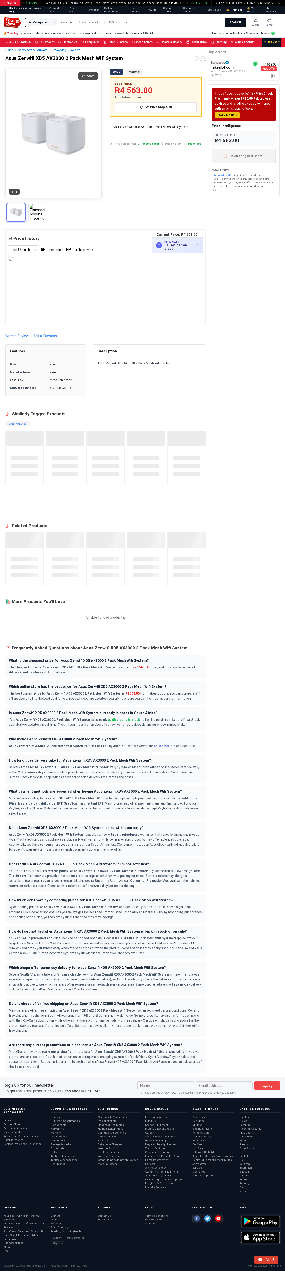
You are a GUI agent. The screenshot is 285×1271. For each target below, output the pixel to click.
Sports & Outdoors (255, 1109)
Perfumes (198, 1121)
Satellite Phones (13, 1140)
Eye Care (197, 1144)
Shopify (57, 1238)
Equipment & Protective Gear (162, 1156)
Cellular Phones (13, 1124)
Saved (269, 25)
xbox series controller (49, 33)
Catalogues (214, 9)
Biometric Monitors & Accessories (212, 1156)
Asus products (164, 746)
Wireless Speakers (109, 1156)
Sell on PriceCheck (111, 10)
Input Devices (59, 1136)
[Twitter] (207, 1218)
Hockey (244, 1175)
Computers (92, 42)
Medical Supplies (203, 1175)
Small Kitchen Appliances (160, 1136)
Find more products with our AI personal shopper (241, 33)
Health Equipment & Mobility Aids (212, 1160)
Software (56, 1152)
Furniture (150, 1121)
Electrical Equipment (110, 1152)
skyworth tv (121, 33)
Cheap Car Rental (189, 10)
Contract (9, 1120)
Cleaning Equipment (157, 1152)
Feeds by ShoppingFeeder (66, 1231)
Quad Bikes (246, 1136)
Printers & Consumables (65, 1121)
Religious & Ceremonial (159, 1183)
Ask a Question (45, 336)
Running (245, 1183)
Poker (243, 1121)
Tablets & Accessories (64, 1160)
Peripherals (58, 1140)
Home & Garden (118, 42)
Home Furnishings (156, 1140)
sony (108, 33)
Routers (134, 71)
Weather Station (107, 1148)
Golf (242, 1160)
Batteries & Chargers (110, 1144)
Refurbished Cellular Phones (21, 1136)
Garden (149, 1132)
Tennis (244, 1152)
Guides (153, 9)
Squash (244, 1171)
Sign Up (55, 1215)
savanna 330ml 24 (142, 33)
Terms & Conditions (157, 1215)
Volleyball (245, 1164)
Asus (116, 71)
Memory (56, 1132)
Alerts (255, 25)
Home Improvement (157, 1160)
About (7, 1247)
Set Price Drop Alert (158, 107)
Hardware (56, 1117)
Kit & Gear (245, 1132)
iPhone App (72, 10)
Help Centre (105, 1219)
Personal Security (250, 1128)
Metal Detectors (107, 1164)
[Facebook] (196, 1218)
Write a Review (17, 336)
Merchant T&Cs (60, 1223)
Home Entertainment (110, 1128)
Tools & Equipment (156, 1148)
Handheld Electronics (111, 1125)
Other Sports (247, 1148)
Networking (57, 1128)
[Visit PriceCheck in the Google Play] (260, 1221)
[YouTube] (218, 1218)
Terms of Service (221, 1093)
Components (58, 1125)
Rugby (243, 1179)
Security (103, 1140)
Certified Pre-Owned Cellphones (22, 1144)
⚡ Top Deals (272, 41)
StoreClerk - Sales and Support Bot (24, 1231)
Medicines (198, 1171)
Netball (244, 1191)
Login (54, 1219)
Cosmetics (198, 1117)
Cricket (244, 1156)
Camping (245, 1125)
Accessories (58, 1148)
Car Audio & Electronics (112, 1132)
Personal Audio (107, 1121)
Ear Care (197, 1167)
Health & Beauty (171, 42)
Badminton (246, 1167)
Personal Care (201, 1132)
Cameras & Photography (112, 1117)
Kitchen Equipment (156, 1125)
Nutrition (197, 1125)
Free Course (135, 10)
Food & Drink (199, 42)
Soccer (244, 1187)
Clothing (221, 42)
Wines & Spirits (244, 42)
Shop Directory (60, 1227)
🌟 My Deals (250, 10)
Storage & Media (61, 1144)
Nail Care (197, 1148)
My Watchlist (271, 10)
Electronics (70, 42)
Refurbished (58, 1164)
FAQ (6, 1250)
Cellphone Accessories (17, 1128)
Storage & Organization (159, 1175)
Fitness (244, 1144)
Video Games (144, 42)
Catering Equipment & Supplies (164, 1179)
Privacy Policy (200, 1093)
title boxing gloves (90, 33)
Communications (108, 1136)
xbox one (26, 33)
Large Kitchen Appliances (160, 1144)
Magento (58, 1243)
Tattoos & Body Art (203, 1152)
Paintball (245, 1117)
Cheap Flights (167, 10)
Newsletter (92, 9)
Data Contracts (12, 1132)
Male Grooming (201, 1136)
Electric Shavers (202, 1128)
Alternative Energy (155, 1167)
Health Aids (199, 1140)
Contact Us (104, 1215)
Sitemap (150, 1223)
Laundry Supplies (155, 1187)
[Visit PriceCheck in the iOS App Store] (260, 1237)
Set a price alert (223, 175)
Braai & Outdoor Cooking (160, 1128)
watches (70, 33)
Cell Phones (47, 42)
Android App (54, 10)
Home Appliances (156, 1117)
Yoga (243, 1140)
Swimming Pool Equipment (161, 1171)
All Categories (18, 41)
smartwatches (17, 423)
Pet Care (150, 1164)
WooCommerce (75, 1238)
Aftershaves (199, 1164)
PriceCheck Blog (14, 1243)
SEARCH (235, 22)
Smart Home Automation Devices (118, 1160)
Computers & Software (69, 1109)
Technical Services (62, 1156)
